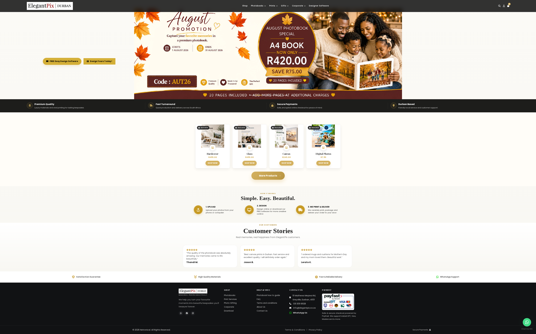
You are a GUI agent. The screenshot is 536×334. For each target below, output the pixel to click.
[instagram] (193, 313)
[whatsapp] (181, 313)
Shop (244, 5)
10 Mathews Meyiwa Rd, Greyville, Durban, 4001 (304, 297)
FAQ (258, 299)
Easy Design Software (61, 61)
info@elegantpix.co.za (304, 307)
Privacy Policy (315, 329)
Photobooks (257, 5)
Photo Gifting (230, 303)
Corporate (297, 5)
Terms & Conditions (295, 329)
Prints (272, 5)
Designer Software (319, 5)
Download (229, 311)
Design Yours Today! (96, 61)
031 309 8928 (299, 303)
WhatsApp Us (300, 312)
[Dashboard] (504, 6)
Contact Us (262, 311)
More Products (268, 175)
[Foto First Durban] (50, 6)
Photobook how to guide (268, 295)
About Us (261, 307)
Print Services (230, 299)
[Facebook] (187, 313)
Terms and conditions (267, 303)
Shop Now (212, 163)
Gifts (283, 5)
